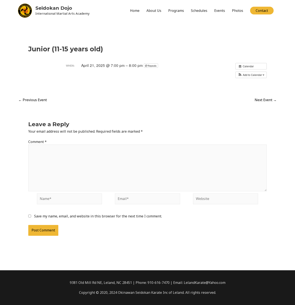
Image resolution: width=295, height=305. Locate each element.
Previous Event (32, 100)
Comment (37, 141)
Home (135, 10)
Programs (176, 10)
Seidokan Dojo (53, 8)
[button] (262, 10)
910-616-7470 (159, 282)
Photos (237, 10)
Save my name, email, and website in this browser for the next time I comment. (98, 216)
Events (219, 10)
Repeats (152, 65)
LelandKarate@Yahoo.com (204, 282)
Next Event (266, 100)
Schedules (199, 10)
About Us (153, 10)
